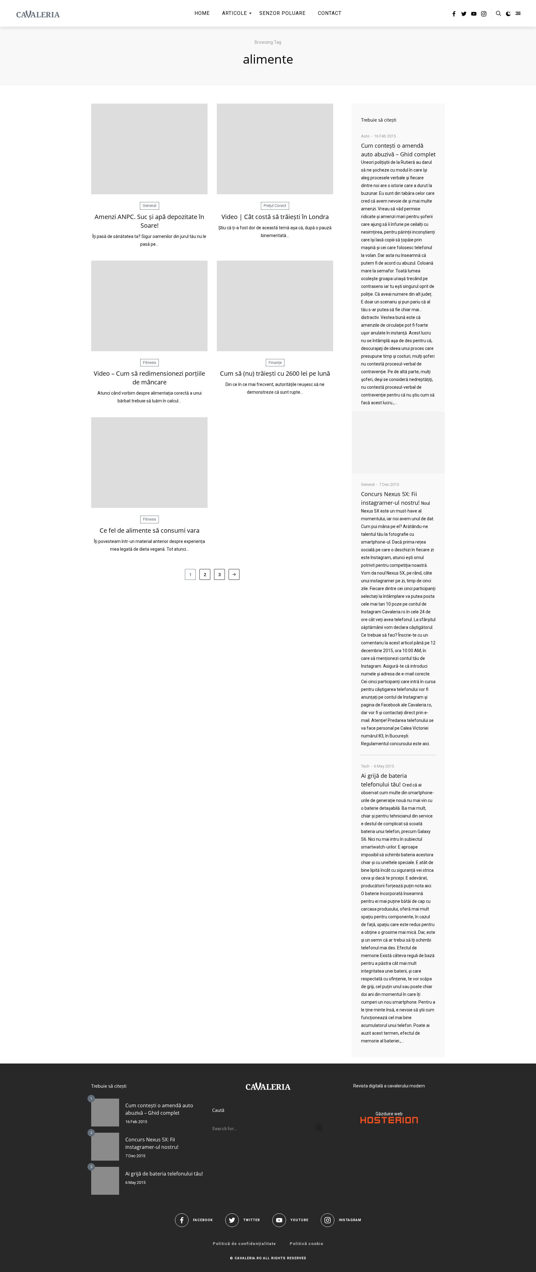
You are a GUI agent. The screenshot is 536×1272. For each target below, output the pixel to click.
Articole (234, 13)
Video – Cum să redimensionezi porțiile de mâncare (149, 377)
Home (202, 13)
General (149, 205)
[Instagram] (483, 14)
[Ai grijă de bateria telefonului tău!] (105, 1181)
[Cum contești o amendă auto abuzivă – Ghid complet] (398, 442)
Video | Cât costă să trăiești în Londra (275, 217)
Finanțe (275, 362)
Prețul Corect (275, 205)
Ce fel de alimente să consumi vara (149, 530)
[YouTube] (473, 14)
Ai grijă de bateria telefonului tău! (164, 1173)
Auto (365, 136)
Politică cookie (307, 1243)
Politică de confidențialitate (244, 1243)
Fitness (149, 362)
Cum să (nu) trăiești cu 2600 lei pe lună (275, 373)
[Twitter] (464, 14)
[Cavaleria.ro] (38, 13)
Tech (365, 766)
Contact (330, 13)
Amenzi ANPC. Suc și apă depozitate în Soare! (149, 221)
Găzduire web (389, 1113)
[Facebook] (454, 14)
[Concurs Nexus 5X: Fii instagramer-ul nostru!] (105, 1147)
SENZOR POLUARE (282, 13)
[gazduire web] (389, 1121)
